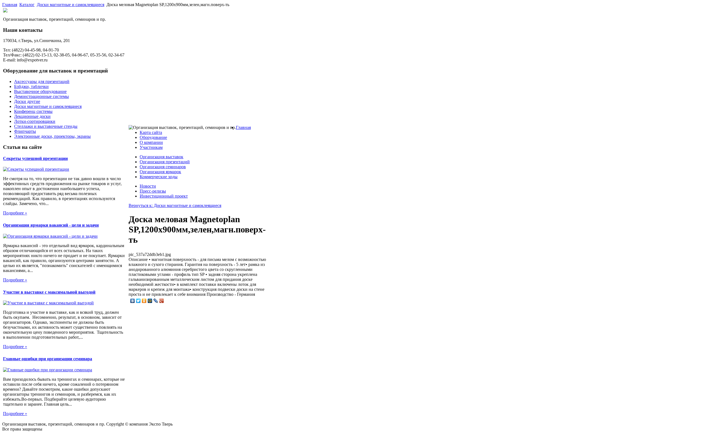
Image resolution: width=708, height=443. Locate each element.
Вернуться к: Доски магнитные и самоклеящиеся (175, 205)
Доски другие (27, 101)
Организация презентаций (165, 161)
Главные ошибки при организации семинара (47, 358)
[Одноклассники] (144, 300)
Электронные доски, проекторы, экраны (52, 136)
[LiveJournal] (156, 300)
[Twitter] (138, 300)
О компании (151, 142)
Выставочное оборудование (40, 91)
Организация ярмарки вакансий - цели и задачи (51, 225)
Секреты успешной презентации (35, 158)
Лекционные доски (32, 116)
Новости (148, 186)
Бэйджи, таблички (31, 86)
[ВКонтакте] (133, 300)
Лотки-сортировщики (34, 121)
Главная (9, 4)
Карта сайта (151, 132)
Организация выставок (161, 156)
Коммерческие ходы (159, 176)
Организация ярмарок (160, 171)
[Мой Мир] (150, 300)
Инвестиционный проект (164, 196)
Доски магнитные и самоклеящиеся (70, 4)
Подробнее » (15, 213)
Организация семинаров (163, 166)
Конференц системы (33, 111)
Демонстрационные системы (41, 96)
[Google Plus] (162, 300)
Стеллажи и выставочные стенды (45, 126)
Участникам (151, 147)
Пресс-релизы (153, 191)
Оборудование (153, 137)
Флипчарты (25, 131)
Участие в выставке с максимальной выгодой (49, 292)
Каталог (27, 4)
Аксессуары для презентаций (41, 81)
